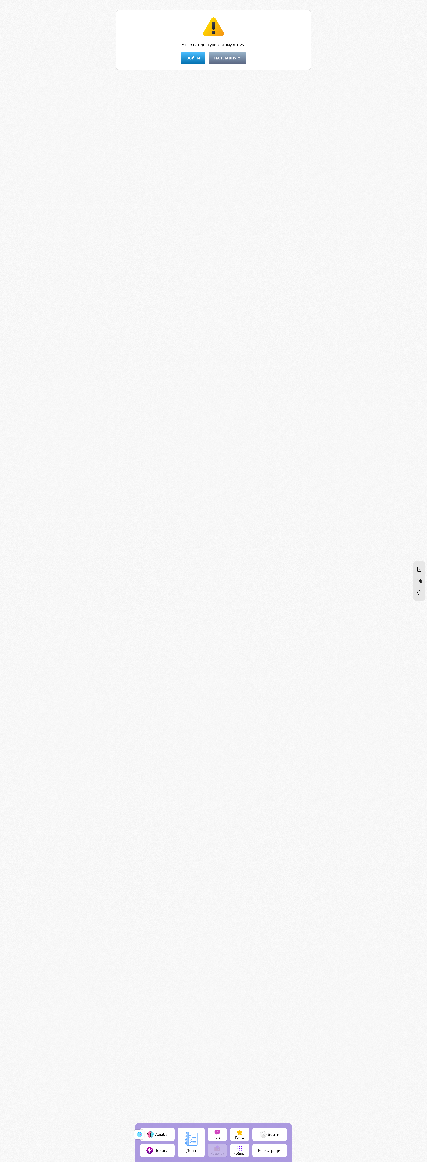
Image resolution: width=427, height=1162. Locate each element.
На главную (227, 58)
